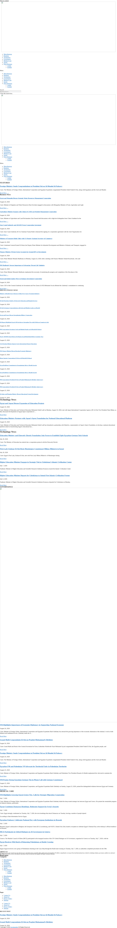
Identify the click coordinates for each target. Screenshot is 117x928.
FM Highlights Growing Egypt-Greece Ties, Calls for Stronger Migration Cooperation (32, 795)
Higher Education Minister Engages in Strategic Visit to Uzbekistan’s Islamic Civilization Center (36, 462)
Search (2, 91)
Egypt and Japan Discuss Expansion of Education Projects (22, 403)
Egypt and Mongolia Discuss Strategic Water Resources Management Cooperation (25, 198)
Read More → (4, 193)
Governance (7, 59)
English (9, 67)
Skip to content (4, 1)
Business (6, 56)
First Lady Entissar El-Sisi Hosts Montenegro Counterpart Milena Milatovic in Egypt (32, 449)
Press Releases (8, 64)
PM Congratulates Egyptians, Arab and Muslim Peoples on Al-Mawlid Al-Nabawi (20, 329)
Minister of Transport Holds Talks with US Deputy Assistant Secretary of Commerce (26, 238)
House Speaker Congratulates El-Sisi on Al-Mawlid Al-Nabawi (16, 358)
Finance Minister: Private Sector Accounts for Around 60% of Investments (23, 252)
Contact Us (7, 895)
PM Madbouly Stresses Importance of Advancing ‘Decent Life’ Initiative (22, 265)
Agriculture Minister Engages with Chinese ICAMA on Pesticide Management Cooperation (28, 211)
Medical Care (7, 61)
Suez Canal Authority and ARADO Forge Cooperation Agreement (20, 225)
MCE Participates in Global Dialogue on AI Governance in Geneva (25, 832)
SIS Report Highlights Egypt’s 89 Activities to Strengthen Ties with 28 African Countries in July (24, 322)
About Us (6, 897)
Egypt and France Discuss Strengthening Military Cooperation (16, 315)
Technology (7, 57)
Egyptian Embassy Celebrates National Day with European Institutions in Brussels (31, 820)
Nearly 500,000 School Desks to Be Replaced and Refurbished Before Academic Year (21, 336)
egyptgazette (14, 927)
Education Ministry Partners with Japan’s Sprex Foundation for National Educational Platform (36, 418)
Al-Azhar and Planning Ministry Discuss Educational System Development (19, 394)
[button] (58, 70)
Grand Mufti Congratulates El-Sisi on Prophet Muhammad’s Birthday (26, 740)
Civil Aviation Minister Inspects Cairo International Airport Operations (18, 344)
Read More (3, 415)
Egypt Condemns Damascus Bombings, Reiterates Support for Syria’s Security (29, 807)
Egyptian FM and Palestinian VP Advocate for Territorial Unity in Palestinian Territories (33, 766)
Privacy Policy (8, 898)
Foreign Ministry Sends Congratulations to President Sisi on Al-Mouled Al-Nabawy (31, 186)
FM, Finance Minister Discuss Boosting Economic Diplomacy (15, 351)
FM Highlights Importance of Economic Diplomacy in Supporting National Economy (32, 725)
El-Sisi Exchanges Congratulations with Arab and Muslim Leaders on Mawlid (20, 308)
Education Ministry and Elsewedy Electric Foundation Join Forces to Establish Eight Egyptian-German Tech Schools (44, 435)
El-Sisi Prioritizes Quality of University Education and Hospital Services (18, 300)
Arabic (9, 66)
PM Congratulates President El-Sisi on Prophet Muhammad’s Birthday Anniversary (21, 379)
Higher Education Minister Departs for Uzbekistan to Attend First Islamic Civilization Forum (35, 475)
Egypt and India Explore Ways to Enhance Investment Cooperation (21, 279)
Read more (4, 855)
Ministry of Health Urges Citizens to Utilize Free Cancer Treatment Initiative (19, 293)
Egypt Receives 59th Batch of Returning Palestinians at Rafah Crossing (26, 842)
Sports (5, 62)
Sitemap (6, 900)
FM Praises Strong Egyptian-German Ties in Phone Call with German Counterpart (31, 780)
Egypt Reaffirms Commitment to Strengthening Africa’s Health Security (18, 365)
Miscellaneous (8, 54)
